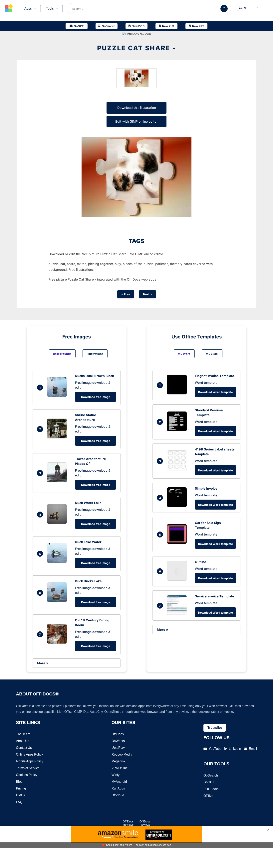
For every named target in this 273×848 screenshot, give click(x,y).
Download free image (95, 397)
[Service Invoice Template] (178, 614)
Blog (19, 781)
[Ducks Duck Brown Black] (58, 396)
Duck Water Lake (88, 503)
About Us (22, 741)
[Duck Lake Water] (58, 562)
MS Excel (212, 353)
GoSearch (210, 775)
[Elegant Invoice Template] (178, 393)
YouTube (215, 748)
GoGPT (208, 782)
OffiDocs (118, 734)
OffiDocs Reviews (128, 823)
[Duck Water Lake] (58, 523)
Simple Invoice (206, 488)
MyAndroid (119, 781)
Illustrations (95, 353)
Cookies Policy (26, 775)
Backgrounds (62, 353)
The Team (23, 734)
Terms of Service (28, 768)
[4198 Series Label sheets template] (178, 469)
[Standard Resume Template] (178, 430)
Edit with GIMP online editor (136, 121)
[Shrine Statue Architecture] (58, 437)
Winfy (116, 775)
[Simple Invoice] (178, 506)
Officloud (118, 795)
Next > (147, 294)
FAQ (19, 802)
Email (253, 748)
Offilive (208, 795)
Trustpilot (214, 727)
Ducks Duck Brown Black (94, 376)
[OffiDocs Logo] (9, 8)
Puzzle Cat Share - (136, 48)
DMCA (21, 795)
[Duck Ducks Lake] (58, 601)
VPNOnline (120, 768)
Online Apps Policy (29, 754)
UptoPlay (118, 747)
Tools (50, 8)
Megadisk (118, 761)
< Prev (125, 294)
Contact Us (24, 747)
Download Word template (215, 392)
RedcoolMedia (122, 754)
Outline (200, 562)
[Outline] (178, 579)
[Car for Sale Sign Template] (178, 543)
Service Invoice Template (214, 596)
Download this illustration (136, 108)
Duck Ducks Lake (88, 581)
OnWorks (118, 741)
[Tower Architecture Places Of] (58, 481)
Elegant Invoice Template (214, 376)
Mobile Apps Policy (29, 761)
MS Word (184, 353)
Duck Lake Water (88, 542)
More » (42, 663)
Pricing (21, 788)
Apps (28, 8)
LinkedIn (235, 748)
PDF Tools (210, 789)
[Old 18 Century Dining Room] (58, 643)
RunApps (118, 788)
